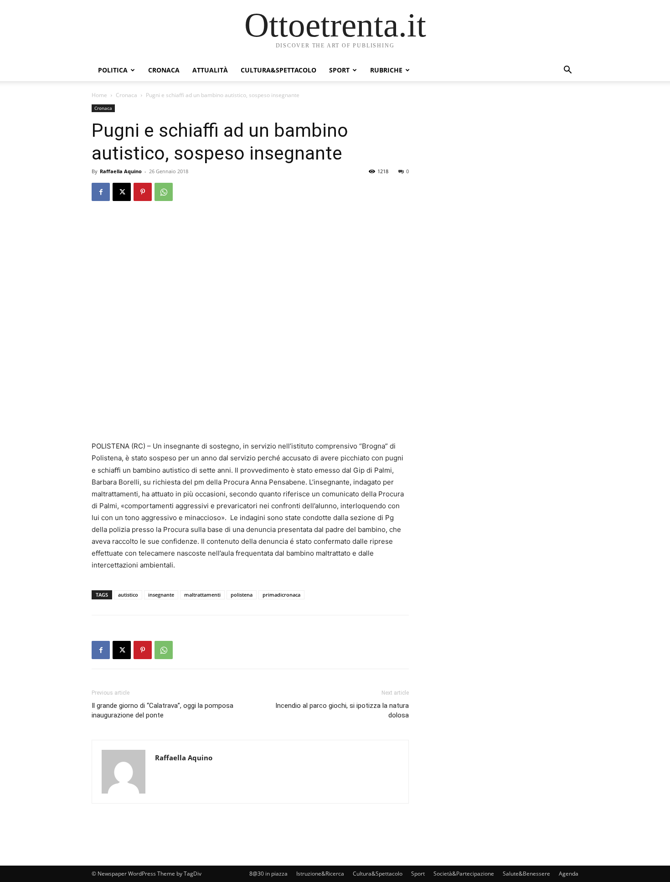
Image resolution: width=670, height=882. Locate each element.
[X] (122, 192)
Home (99, 95)
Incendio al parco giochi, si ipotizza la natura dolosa (342, 710)
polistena (242, 594)
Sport (339, 70)
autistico (128, 594)
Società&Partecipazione (463, 873)
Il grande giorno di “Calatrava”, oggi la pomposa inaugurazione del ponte (162, 710)
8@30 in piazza (268, 873)
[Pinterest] (143, 192)
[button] (567, 71)
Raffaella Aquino (121, 171)
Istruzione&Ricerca (320, 873)
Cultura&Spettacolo (278, 70)
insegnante (161, 594)
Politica (113, 70)
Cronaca (164, 70)
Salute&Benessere (526, 873)
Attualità (210, 70)
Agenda (568, 873)
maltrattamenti (202, 594)
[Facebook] (101, 192)
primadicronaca (281, 594)
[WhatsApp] (164, 192)
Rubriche (386, 70)
